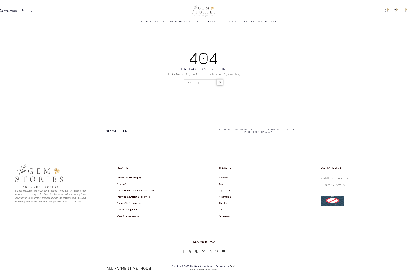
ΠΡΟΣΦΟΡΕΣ (179, 21)
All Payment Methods (129, 268)
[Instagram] (196, 251)
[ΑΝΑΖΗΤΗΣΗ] (220, 82)
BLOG (243, 21)
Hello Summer (204, 21)
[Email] (216, 251)
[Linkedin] (210, 251)
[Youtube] (223, 251)
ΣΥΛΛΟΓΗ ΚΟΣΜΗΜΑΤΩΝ (147, 21)
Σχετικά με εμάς (264, 21)
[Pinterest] (203, 251)
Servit (233, 266)
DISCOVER (226, 21)
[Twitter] (190, 251)
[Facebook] (183, 251)
